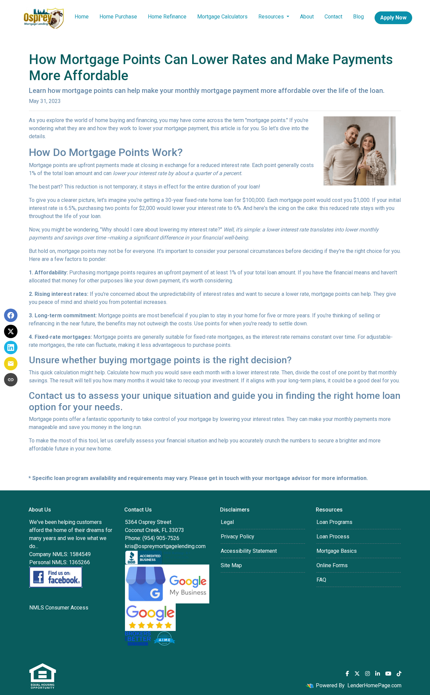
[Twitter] (357, 673)
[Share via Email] (10, 363)
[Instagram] (367, 673)
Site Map (231, 565)
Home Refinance (167, 16)
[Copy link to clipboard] (10, 379)
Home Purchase (118, 16)
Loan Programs (334, 522)
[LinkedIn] (377, 673)
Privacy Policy (237, 536)
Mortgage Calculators (222, 16)
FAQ (321, 580)
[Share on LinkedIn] (10, 347)
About (307, 16)
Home (82, 16)
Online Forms (332, 565)
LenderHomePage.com (374, 685)
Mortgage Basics (336, 551)
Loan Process (332, 536)
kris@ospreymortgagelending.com (165, 546)
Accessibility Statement (249, 551)
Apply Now (393, 17)
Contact (333, 16)
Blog (358, 16)
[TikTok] (399, 673)
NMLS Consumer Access (58, 607)
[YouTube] (388, 673)
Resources (271, 16)
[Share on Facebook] (10, 315)
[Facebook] (347, 673)
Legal (227, 522)
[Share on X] (10, 331)
